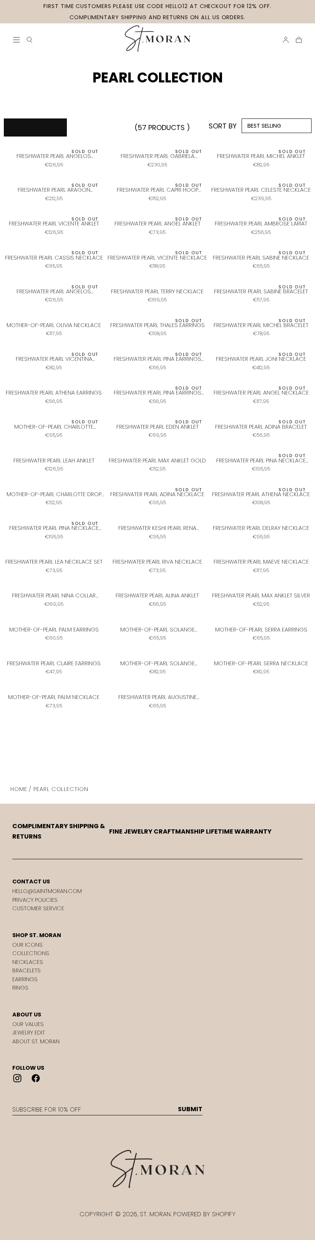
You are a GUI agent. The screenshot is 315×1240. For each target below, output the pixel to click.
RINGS (20, 988)
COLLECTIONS (30, 953)
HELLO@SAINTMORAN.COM (47, 891)
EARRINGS (25, 979)
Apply (35, 127)
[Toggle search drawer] (29, 40)
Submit (190, 1109)
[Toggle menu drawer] (16, 40)
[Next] (170, 747)
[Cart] (299, 40)
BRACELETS (26, 970)
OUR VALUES (28, 1024)
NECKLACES (27, 962)
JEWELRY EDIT (28, 1032)
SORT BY (223, 126)
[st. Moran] (157, 1169)
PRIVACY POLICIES (35, 900)
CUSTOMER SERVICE (38, 908)
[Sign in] (286, 40)
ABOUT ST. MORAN (36, 1041)
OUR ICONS (27, 945)
